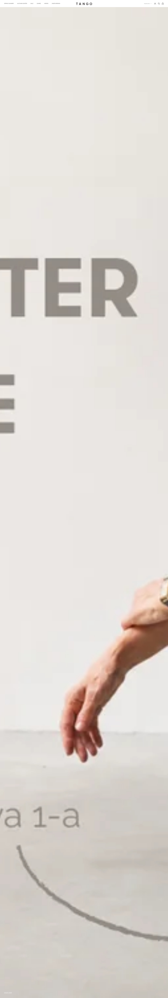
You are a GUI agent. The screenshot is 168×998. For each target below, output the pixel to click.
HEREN (46, 3)
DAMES (39, 3)
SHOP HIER (8, 992)
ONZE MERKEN (56, 3)
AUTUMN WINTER (22, 3)
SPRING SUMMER (9, 3)
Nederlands (147, 3)
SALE (32, 3)
